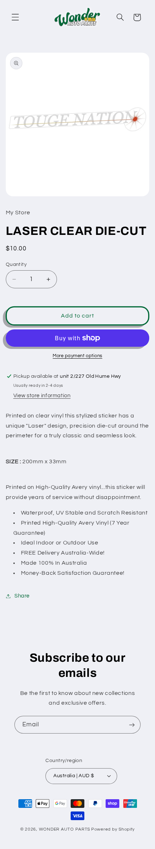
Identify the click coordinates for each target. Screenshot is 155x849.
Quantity (16, 264)
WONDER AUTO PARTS (64, 829)
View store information (42, 395)
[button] (15, 17)
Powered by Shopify (113, 829)
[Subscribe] (132, 725)
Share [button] (22, 596)
